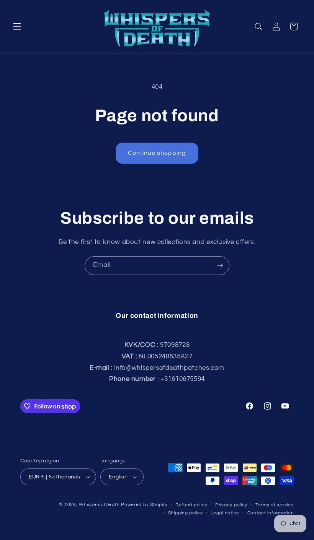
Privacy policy (231, 505)
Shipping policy (185, 513)
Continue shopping (157, 153)
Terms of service (274, 505)
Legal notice (225, 513)
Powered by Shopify (144, 505)
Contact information (270, 513)
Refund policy (191, 505)
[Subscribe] (220, 265)
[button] (17, 26)
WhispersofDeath (99, 505)
